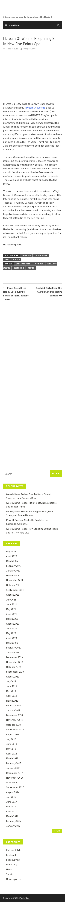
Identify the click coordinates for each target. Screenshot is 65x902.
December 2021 (14, 575)
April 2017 (11, 811)
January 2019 (13, 710)
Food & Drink (41, 255)
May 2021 (11, 609)
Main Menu (14, 25)
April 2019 (11, 695)
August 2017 (12, 792)
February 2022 (13, 565)
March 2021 (12, 618)
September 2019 (15, 671)
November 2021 (14, 580)
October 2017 (13, 782)
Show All (56, 831)
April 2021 (11, 614)
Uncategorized (12, 259)
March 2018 (12, 758)
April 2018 (11, 753)
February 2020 (13, 647)
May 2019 (11, 691)
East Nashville (23, 264)
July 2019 (11, 681)
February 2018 (13, 763)
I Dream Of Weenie (35, 107)
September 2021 (15, 589)
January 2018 (13, 768)
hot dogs (38, 264)
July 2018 (11, 739)
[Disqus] (32, 347)
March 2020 (12, 642)
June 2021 (11, 604)
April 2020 (11, 638)
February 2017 (13, 821)
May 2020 (11, 633)
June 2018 (11, 743)
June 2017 (11, 801)
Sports (9, 874)
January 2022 (13, 570)
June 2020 (11, 628)
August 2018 (12, 734)
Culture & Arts (13, 850)
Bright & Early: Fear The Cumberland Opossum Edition (49, 291)
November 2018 (14, 719)
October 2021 (13, 585)
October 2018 (13, 724)
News (9, 869)
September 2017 (15, 787)
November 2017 (14, 777)
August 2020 (12, 623)
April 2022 (11, 556)
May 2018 (11, 748)
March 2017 (12, 816)
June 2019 (11, 686)
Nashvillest (25, 897)
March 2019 (12, 700)
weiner (31, 268)
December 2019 (14, 657)
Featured (26, 255)
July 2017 (11, 797)
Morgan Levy (29, 48)
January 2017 (13, 825)
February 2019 (13, 705)
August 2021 (12, 594)
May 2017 (11, 806)
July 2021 (11, 599)
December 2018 (14, 715)
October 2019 (13, 666)
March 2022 (12, 560)
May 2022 (11, 551)
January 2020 (13, 652)
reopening (19, 268)
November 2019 (14, 662)
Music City (11, 864)
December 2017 (14, 772)
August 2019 (12, 676)
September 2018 (15, 729)
